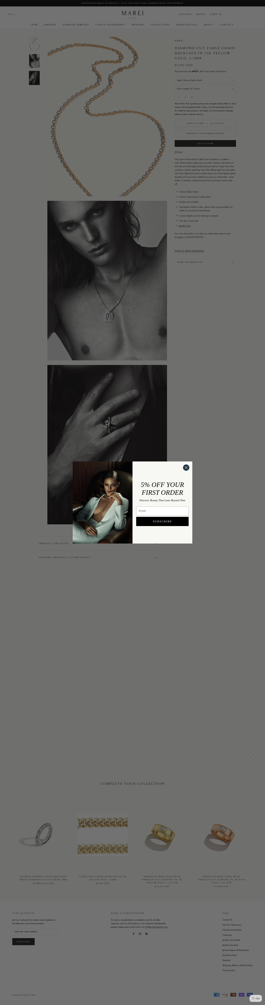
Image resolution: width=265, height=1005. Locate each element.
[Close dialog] (186, 468)
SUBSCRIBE (162, 521)
